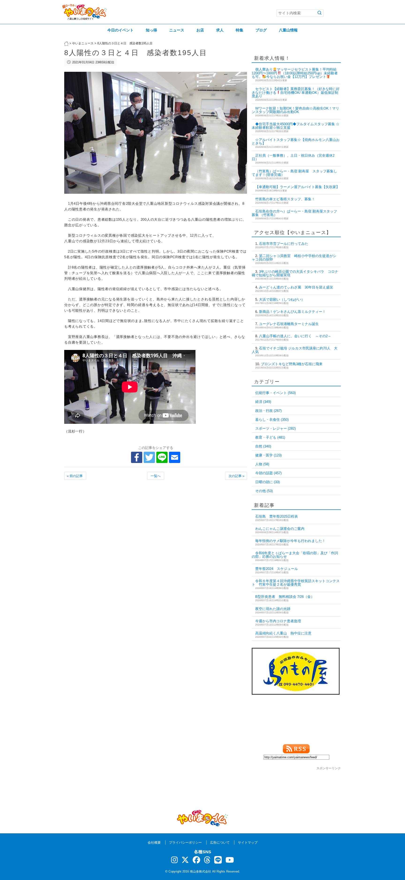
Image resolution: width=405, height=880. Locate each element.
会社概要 (154, 842)
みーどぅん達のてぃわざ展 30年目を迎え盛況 (296, 287)
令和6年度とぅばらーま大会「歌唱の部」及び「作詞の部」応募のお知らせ (295, 554)
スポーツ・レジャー (275, 428)
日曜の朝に (267, 482)
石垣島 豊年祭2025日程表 (276, 516)
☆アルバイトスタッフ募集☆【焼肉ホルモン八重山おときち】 (296, 141)
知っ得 (151, 30)
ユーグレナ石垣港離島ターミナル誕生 (289, 324)
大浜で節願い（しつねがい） (282, 299)
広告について (220, 842)
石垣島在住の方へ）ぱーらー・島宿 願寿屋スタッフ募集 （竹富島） (294, 213)
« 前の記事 (75, 476)
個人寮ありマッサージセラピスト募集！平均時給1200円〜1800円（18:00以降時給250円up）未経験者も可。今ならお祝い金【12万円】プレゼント (295, 73)
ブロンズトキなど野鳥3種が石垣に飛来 (291, 364)
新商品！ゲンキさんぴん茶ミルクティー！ (292, 312)
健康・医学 (268, 455)
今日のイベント (120, 30)
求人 (220, 30)
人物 (262, 464)
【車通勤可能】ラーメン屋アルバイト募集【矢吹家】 (297, 187)
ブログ (261, 30)
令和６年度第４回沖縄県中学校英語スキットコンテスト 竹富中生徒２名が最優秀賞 (296, 582)
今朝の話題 (268, 473)
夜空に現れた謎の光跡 (272, 609)
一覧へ (156, 476)
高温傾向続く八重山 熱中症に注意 (283, 633)
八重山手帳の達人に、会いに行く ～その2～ (295, 336)
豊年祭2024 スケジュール (276, 569)
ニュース (176, 30)
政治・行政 (268, 411)
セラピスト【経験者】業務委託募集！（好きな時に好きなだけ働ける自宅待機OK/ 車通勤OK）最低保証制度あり (296, 92)
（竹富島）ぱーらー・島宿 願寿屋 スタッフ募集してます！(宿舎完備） (294, 173)
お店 (200, 30)
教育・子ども (270, 437)
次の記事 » (236, 476)
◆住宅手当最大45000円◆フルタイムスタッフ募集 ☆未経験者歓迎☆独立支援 (295, 125)
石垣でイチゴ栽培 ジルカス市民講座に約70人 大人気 (295, 350)
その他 (264, 491)
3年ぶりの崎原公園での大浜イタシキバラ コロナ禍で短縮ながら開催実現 (295, 273)
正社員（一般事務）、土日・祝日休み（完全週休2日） (293, 157)
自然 (263, 446)
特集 (239, 30)
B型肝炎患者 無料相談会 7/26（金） (284, 597)
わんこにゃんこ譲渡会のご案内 (279, 529)
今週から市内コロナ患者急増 (278, 621)
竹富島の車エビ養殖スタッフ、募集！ (285, 199)
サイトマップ (248, 842)
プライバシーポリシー (185, 842)
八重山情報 (288, 30)
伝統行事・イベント (275, 393)
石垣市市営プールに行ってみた (283, 244)
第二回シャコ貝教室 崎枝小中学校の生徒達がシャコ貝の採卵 (294, 257)
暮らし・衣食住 (272, 419)
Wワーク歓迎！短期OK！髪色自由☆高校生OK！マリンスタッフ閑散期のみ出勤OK (295, 110)
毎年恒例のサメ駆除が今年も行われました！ (290, 541)
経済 (263, 402)
